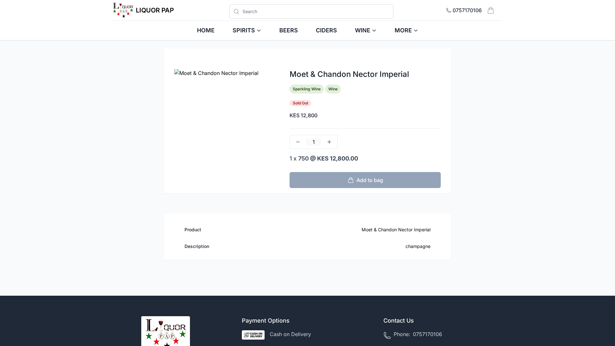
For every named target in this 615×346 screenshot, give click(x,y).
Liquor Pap (155, 10)
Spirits (244, 30)
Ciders (326, 30)
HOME (206, 30)
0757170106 (427, 334)
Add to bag (370, 180)
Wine (362, 30)
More (403, 30)
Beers (288, 30)
